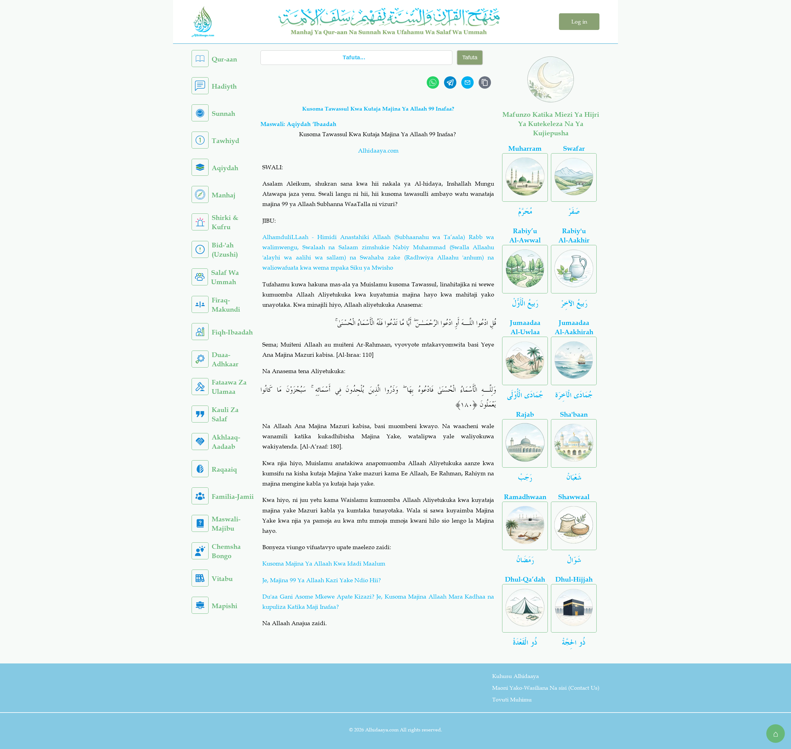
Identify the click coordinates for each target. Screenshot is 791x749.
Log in (579, 21)
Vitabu (222, 578)
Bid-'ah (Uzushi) (225, 250)
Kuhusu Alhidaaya (515, 676)
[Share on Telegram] (450, 82)
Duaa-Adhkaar (225, 359)
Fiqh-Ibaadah (232, 332)
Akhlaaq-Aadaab (226, 442)
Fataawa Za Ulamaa (229, 387)
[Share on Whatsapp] (433, 82)
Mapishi (224, 606)
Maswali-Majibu (226, 523)
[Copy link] (485, 82)
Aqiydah (225, 168)
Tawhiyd (225, 141)
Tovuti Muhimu (512, 699)
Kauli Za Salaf (225, 414)
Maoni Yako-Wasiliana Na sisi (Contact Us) (545, 687)
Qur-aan (224, 59)
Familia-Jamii (233, 496)
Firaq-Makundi (226, 304)
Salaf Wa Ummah (225, 277)
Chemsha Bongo (226, 551)
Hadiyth (224, 86)
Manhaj (223, 195)
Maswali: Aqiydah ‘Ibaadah (298, 124)
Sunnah (223, 113)
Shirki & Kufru (225, 222)
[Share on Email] (467, 82)
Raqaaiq (224, 469)
